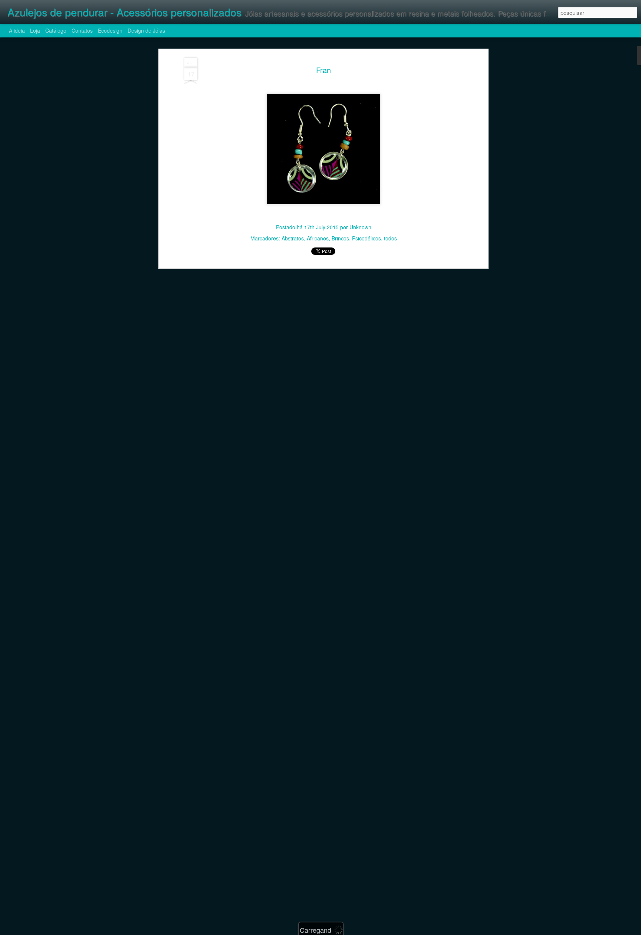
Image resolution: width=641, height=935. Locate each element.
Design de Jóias (146, 30)
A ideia (17, 30)
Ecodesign (110, 30)
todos (390, 238)
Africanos (318, 238)
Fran (323, 70)
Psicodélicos (366, 238)
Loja (35, 30)
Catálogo (55, 30)
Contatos (82, 30)
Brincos (340, 238)
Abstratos (293, 238)
